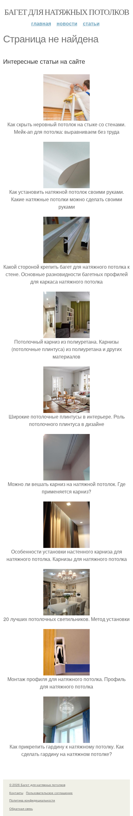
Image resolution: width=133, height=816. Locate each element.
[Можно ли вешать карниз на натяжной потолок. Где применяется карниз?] (66, 476)
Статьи (91, 23)
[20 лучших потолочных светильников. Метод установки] (66, 611)
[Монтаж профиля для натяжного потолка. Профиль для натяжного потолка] (66, 671)
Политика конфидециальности (32, 800)
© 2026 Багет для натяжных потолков (37, 785)
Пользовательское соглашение (49, 793)
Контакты (16, 793)
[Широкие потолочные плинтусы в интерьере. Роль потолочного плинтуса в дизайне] (66, 409)
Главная (41, 23)
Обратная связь (21, 808)
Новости (67, 23)
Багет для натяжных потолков (66, 12)
